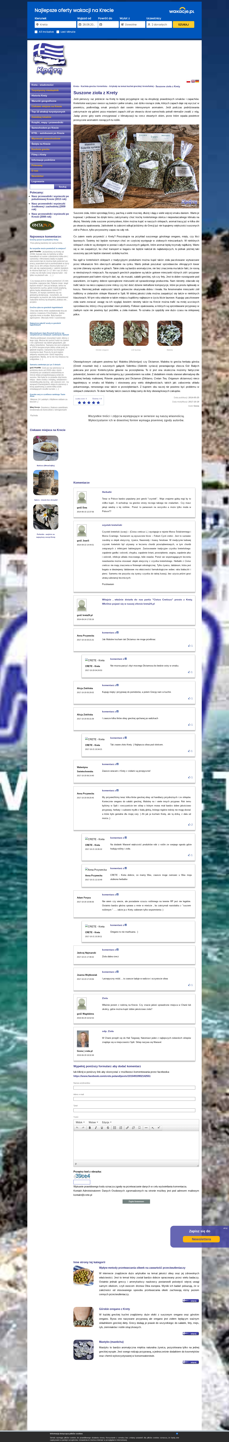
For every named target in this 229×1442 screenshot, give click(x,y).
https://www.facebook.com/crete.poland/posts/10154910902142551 (112, 1076)
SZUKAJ (183, 24)
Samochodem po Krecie (45, 127)
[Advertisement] (136, 59)
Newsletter (38, 176)
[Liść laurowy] (136, 344)
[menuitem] (80, 1122)
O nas (35, 170)
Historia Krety (39, 95)
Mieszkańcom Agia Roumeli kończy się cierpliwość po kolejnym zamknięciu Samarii (49, 334)
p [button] (76, 1163)
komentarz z (109, 632)
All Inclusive (46, 32)
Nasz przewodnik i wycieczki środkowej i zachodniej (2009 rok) (48, 206)
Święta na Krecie (41, 143)
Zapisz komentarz (136, 1201)
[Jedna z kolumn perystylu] (45, 494)
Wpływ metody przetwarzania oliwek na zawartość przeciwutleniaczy (142, 1267)
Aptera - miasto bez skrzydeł (46, 500)
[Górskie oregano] (102, 344)
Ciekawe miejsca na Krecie (47, 106)
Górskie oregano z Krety (114, 1309)
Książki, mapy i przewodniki (47, 122)
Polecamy (37, 165)
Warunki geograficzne (44, 101)
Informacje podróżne (43, 160)
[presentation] (80, 1122)
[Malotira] (169, 344)
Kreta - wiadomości (42, 84)
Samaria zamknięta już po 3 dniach (45, 364)
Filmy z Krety (39, 154)
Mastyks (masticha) (111, 1341)
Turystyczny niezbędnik (45, 90)
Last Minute (68, 32)
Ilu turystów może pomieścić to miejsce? (48, 248)
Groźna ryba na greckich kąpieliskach (46, 307)
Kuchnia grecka (40, 149)
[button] (77, 1128)
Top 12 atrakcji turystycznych (48, 111)
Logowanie (38, 181)
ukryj (225, 1228)
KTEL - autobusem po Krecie (48, 133)
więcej (193, 1301)
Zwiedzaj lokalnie (41, 117)
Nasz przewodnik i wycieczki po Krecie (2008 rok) (50, 215)
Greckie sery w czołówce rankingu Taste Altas (47, 395)
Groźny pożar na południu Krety (44, 240)
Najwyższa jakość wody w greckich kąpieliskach (45, 324)
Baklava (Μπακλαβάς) (46, 465)
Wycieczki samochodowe (46, 138)
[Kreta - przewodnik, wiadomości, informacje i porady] (50, 59)
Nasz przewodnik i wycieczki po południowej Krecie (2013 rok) (50, 197)
